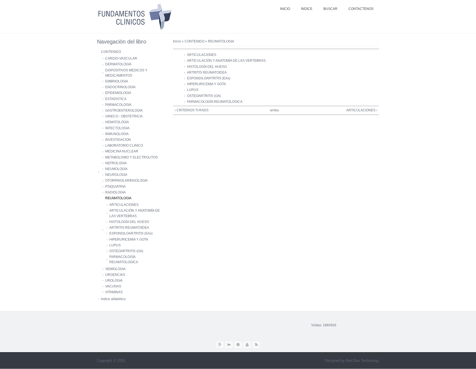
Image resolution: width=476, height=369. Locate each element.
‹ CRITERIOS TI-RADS (192, 110)
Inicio (285, 9)
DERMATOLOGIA (118, 64)
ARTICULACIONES (201, 55)
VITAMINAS (114, 292)
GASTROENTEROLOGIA (124, 110)
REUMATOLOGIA (118, 198)
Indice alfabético (113, 299)
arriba (274, 110)
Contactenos (361, 9)
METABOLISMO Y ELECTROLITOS (131, 157)
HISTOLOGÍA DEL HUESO (207, 67)
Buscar (330, 9)
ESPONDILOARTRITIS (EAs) (208, 78)
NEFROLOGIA (116, 163)
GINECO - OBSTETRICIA (124, 116)
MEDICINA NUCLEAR (121, 151)
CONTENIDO (194, 41)
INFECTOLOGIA (117, 128)
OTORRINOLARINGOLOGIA (126, 180)
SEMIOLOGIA (115, 269)
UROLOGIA (114, 280)
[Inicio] (134, 16)
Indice (306, 9)
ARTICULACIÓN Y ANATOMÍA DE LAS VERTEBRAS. (226, 61)
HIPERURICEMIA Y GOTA (206, 84)
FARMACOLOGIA (118, 105)
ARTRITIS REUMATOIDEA (207, 72)
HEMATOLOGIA (117, 122)
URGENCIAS (115, 275)
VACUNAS (113, 286)
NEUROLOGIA (116, 175)
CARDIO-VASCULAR (121, 58)
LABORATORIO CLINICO (124, 145)
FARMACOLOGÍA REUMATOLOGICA (214, 102)
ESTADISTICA (115, 99)
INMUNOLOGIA (117, 134)
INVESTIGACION (118, 140)
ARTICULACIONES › (361, 110)
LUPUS (192, 90)
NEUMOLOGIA (116, 169)
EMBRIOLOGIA (116, 81)
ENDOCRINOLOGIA (120, 87)
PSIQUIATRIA (115, 186)
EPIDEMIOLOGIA (118, 93)
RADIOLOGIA (115, 192)
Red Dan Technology (362, 361)
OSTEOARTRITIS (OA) (204, 96)
